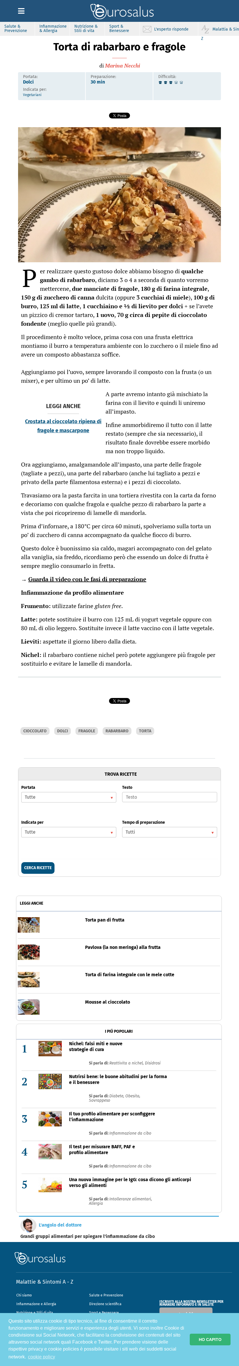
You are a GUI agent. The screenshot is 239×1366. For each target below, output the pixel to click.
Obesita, (132, 1096)
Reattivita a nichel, (127, 1063)
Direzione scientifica (105, 1304)
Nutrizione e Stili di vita (34, 1313)
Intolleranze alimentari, (130, 1199)
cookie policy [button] (41, 1356)
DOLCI (62, 731)
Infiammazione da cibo (130, 1133)
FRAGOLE (86, 731)
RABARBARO (117, 731)
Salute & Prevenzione (15, 28)
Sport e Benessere (104, 1313)
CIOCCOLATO (35, 731)
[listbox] (68, 797)
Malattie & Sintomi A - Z (44, 1282)
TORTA (145, 731)
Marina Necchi (122, 65)
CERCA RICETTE (38, 867)
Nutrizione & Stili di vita (86, 28)
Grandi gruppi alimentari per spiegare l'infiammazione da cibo (87, 1236)
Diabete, (117, 1096)
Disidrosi (153, 1063)
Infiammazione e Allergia (36, 1304)
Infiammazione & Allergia (53, 28)
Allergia (96, 1203)
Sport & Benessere (119, 28)
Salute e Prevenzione (106, 1295)
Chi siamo (24, 1295)
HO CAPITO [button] (210, 1339)
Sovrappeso (99, 1100)
